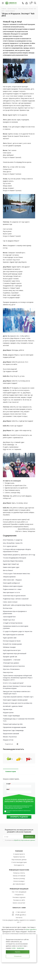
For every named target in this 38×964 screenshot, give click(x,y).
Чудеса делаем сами (9, 638)
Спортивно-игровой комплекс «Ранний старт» (18, 697)
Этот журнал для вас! (10, 546)
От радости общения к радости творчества (17, 631)
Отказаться (17, 956)
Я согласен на (20, 840)
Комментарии (10, 771)
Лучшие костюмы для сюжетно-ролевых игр (17, 703)
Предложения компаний (11, 733)
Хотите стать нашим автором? (13, 683)
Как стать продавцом (19, 892)
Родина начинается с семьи (12, 589)
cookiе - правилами (17, 948)
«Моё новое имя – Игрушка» (12, 580)
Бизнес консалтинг (19, 903)
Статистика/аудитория (19, 862)
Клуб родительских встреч (12, 650)
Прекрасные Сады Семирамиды (13, 730)
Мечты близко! (8, 570)
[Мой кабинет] (27, 3)
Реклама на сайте (19, 900)
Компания (19, 851)
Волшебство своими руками (12, 644)
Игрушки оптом (8, 740)
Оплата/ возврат (19, 881)
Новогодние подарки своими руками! (15, 700)
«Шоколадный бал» (9, 617)
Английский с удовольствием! (13, 706)
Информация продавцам (19, 889)
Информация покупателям (19, 870)
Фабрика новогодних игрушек (13, 586)
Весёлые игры (7, 608)
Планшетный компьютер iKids (13, 724)
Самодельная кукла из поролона (14, 666)
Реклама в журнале (19, 897)
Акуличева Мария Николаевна (13, 561)
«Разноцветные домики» (11, 663)
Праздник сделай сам (10, 657)
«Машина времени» (9, 577)
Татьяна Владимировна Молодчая (14, 558)
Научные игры (7, 709)
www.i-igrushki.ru (31, 929)
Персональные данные (19, 859)
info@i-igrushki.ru (20, 915)
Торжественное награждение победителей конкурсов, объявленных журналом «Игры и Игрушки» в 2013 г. (17, 678)
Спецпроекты (19, 895)
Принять (17, 952)
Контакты (19, 917)
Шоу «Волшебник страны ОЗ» (13, 543)
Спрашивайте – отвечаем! (11, 660)
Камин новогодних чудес (11, 567)
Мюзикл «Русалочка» (10, 737)
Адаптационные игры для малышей (14, 653)
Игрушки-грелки (8, 712)
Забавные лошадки (9, 647)
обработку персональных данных (24, 840)
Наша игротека (8, 672)
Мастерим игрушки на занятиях (13, 634)
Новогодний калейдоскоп (11, 583)
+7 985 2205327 (20, 912)
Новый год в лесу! (9, 620)
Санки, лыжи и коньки (10, 602)
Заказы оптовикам (19, 876)
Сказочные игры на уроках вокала (14, 596)
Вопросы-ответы (19, 873)
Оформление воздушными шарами (14, 727)
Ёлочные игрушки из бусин (12, 641)
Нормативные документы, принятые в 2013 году (19, 555)
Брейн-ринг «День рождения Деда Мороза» (17, 605)
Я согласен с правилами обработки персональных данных (19, 811)
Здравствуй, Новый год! (11, 564)
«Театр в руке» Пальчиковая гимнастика (16, 573)
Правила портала (19, 857)
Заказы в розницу (19, 878)
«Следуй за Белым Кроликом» (13, 623)
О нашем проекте (19, 854)
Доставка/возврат (19, 884)
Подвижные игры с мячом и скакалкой (15, 599)
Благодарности (19, 865)
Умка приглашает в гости (11, 592)
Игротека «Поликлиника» (11, 669)
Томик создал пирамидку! (11, 716)
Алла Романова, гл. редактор (12, 540)
